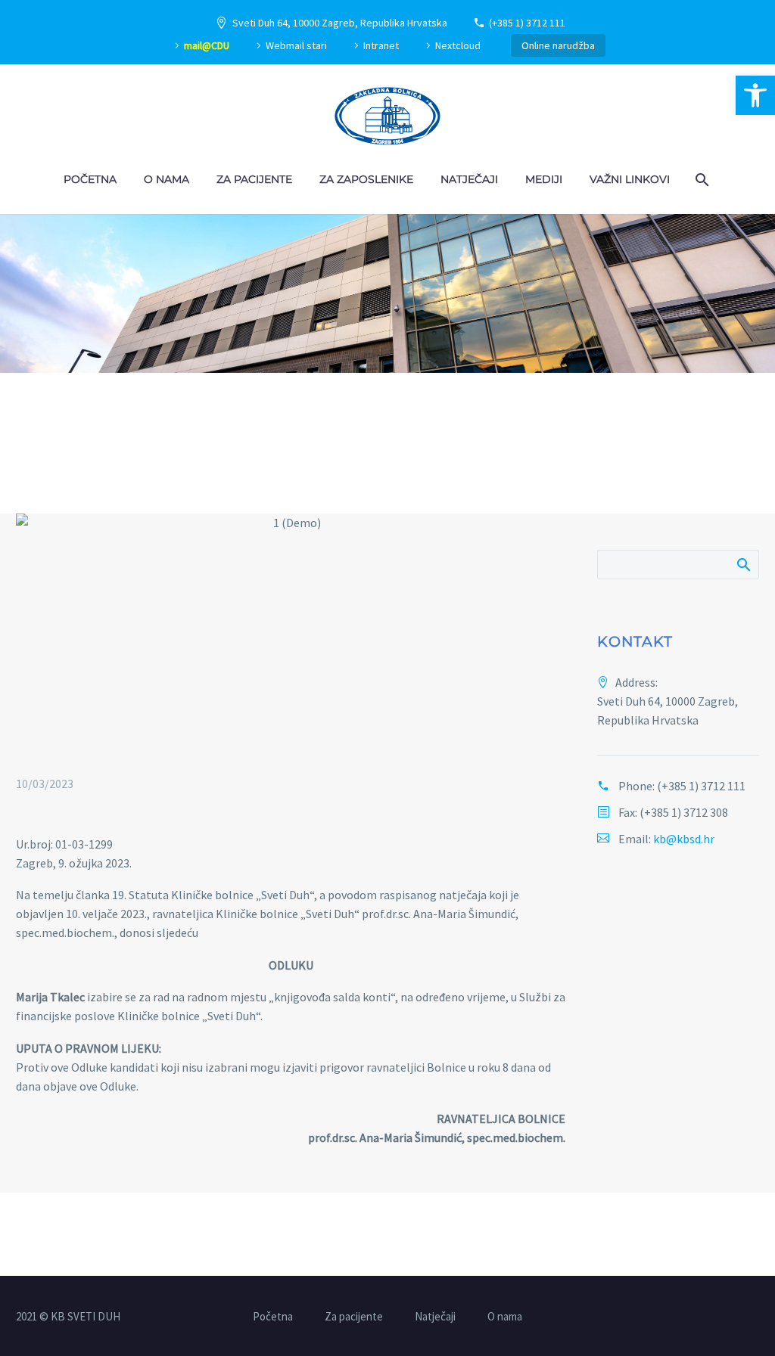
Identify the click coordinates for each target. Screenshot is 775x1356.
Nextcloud (458, 45)
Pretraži (743, 564)
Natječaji (469, 179)
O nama (166, 179)
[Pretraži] (700, 179)
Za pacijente (254, 179)
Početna (90, 179)
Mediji (543, 179)
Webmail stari (296, 45)
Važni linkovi (630, 179)
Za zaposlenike (366, 179)
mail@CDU (206, 45)
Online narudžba (558, 45)
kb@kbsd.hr (683, 838)
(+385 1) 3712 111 (527, 22)
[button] (755, 95)
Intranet (381, 45)
